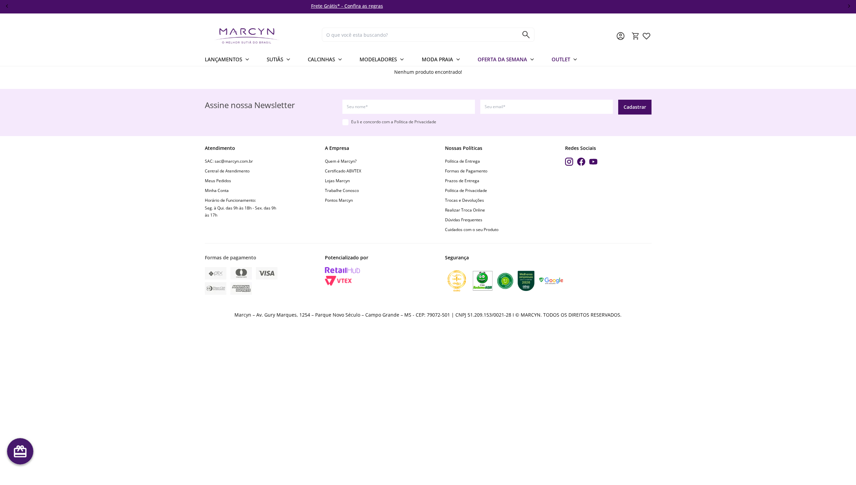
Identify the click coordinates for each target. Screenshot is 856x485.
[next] (849, 6)
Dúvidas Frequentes (463, 220)
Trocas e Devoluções (464, 200)
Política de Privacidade (415, 122)
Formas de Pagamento (466, 171)
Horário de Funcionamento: (230, 200)
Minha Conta (217, 190)
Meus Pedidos (218, 181)
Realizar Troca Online (465, 210)
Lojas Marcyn (337, 181)
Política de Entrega (462, 161)
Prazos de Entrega (462, 181)
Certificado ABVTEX (343, 171)
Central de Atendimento (227, 171)
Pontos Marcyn (339, 200)
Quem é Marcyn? (341, 161)
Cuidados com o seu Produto (471, 229)
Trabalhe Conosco (342, 190)
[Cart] (635, 36)
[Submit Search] (526, 34)
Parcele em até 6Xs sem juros (612, 6)
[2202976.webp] (646, 36)
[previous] (7, 6)
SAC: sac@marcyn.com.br (229, 161)
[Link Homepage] (261, 35)
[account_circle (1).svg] (621, 36)
